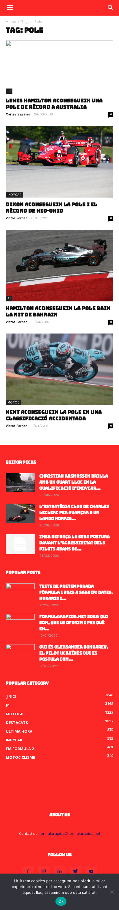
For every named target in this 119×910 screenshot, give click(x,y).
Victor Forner (16, 218)
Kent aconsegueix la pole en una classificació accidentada (54, 415)
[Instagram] (43, 871)
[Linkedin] (59, 871)
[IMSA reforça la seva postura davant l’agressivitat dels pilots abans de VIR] (20, 544)
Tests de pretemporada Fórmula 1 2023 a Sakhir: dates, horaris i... (76, 592)
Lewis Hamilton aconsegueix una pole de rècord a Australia (54, 103)
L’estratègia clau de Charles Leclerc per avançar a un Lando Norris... (74, 512)
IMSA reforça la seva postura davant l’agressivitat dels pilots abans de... (74, 543)
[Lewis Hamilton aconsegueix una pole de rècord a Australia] (59, 67)
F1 (9, 91)
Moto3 (13, 402)
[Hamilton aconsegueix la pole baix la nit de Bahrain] (59, 265)
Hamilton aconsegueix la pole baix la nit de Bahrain (58, 311)
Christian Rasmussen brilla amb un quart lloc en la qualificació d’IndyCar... (73, 482)
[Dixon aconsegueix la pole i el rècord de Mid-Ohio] (59, 162)
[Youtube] (91, 871)
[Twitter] (75, 871)
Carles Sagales (18, 114)
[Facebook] (28, 871)
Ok (61, 901)
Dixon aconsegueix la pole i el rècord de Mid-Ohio (51, 207)
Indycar (14, 195)
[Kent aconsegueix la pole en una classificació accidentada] (59, 369)
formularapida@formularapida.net (69, 833)
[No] (112, 892)
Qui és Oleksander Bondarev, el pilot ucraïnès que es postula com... (73, 653)
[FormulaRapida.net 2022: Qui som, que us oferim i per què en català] (20, 624)
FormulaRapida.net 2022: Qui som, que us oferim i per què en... (73, 622)
